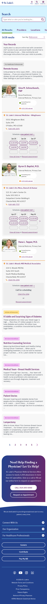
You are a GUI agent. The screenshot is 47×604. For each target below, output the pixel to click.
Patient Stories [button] (10, 395)
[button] (31, 3)
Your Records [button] (10, 44)
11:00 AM (13, 218)
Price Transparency (22, 589)
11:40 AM (33, 143)
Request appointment (30, 157)
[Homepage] (7, 3)
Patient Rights (23, 592)
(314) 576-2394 (14, 280)
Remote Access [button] (11, 68)
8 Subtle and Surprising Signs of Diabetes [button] (23, 316)
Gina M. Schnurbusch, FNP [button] (28, 89)
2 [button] (15, 444)
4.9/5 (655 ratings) (27, 181)
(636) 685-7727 (14, 204)
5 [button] (31, 444)
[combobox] (21, 19)
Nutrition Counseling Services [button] (17, 342)
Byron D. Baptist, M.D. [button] (28, 166)
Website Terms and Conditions (23, 583)
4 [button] (26, 444)
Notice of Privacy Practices (22, 595)
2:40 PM (14, 147)
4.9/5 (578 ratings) (27, 257)
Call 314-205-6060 (26, 487)
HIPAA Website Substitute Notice (24, 599)
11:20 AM (13, 143)
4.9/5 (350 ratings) (27, 108)
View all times (15, 157)
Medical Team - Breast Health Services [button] (21, 369)
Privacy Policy (22, 586)
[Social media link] (14, 573)
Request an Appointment (25, 495)
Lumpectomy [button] (10, 422)
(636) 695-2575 (14, 129)
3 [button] (20, 444)
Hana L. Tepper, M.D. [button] (28, 241)
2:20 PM (23, 143)
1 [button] (9, 444)
